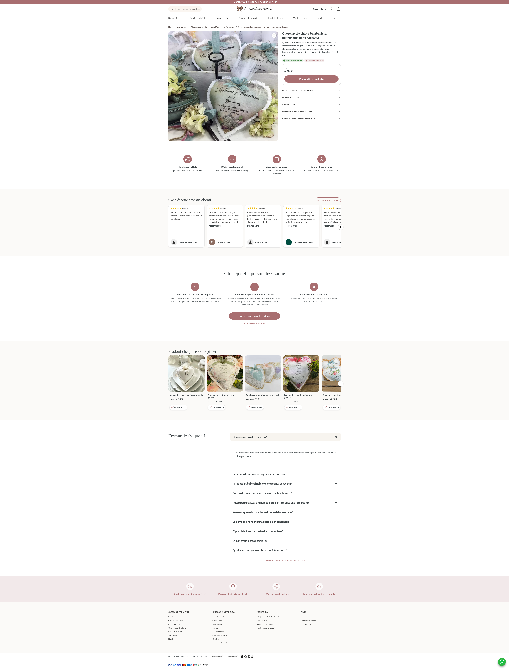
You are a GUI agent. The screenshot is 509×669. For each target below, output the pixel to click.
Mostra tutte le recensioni (328, 200)
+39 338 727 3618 (264, 620)
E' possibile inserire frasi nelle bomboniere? (258, 531)
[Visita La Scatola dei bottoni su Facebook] (242, 656)
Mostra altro (215, 225)
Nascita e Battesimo (220, 617)
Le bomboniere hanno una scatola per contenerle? (261, 521)
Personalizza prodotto (311, 78)
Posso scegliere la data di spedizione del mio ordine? (263, 512)
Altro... (285, 55)
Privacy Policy (217, 656)
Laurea (215, 628)
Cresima (215, 639)
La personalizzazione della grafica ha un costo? (259, 474)
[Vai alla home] (254, 9)
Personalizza (179, 407)
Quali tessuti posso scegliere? (250, 540)
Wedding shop (300, 18)
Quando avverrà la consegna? (250, 436)
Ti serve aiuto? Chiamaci (253, 324)
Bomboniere (174, 18)
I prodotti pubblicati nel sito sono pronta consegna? (262, 483)
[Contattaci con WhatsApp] (502, 662)
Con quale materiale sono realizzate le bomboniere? (262, 493)
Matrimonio (196, 27)
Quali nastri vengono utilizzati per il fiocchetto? (260, 550)
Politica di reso (307, 624)
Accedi (316, 9)
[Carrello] (338, 9)
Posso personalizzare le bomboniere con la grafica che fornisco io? (271, 502)
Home (170, 27)
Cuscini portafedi (197, 18)
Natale (320, 18)
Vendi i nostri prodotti (266, 628)
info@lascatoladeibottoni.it (268, 617)
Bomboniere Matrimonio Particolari (219, 27)
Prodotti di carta (275, 18)
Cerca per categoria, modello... (187, 9)
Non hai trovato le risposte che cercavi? (285, 560)
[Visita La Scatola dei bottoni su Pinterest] (249, 656)
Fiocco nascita (222, 18)
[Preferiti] (332, 9)
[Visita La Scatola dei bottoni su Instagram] (245, 656)
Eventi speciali (218, 631)
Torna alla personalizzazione (254, 315)
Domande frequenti (309, 620)
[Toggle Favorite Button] (274, 35)
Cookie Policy (232, 656)
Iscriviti (324, 9)
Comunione (217, 620)
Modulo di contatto (265, 624)
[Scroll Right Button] (340, 227)
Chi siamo (305, 617)
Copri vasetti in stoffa (248, 18)
